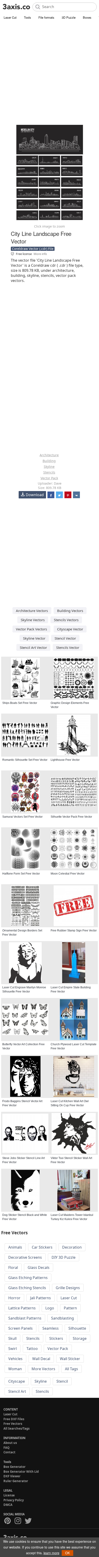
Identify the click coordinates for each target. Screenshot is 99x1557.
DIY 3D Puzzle (64, 1257)
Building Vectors (70, 610)
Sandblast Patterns (24, 1318)
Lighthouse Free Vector (65, 759)
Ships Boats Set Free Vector (19, 703)
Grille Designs (68, 1287)
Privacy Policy (13, 1500)
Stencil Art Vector (33, 647)
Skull (12, 1338)
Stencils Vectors (66, 620)
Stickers (56, 1338)
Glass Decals (39, 1267)
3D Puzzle (69, 17)
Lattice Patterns (22, 1308)
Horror (14, 1297)
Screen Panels (20, 1328)
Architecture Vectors (32, 610)
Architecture (49, 455)
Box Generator (14, 1467)
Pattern (70, 1308)
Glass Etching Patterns (28, 1277)
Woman (15, 1368)
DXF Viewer (11, 1476)
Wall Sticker (70, 1358)
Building (49, 461)
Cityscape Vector (70, 629)
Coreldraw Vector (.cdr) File (32, 248)
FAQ (6, 1448)
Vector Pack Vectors (31, 629)
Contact (9, 1452)
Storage (80, 1338)
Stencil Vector (65, 638)
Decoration (72, 1247)
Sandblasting (62, 1318)
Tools (27, 17)
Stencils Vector (67, 647)
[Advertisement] (49, 72)
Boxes (87, 17)
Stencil (62, 1381)
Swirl (12, 1348)
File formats (46, 17)
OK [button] (67, 1553)
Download (35, 494)
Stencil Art (17, 1391)
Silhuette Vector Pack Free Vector (71, 816)
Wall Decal (41, 1358)
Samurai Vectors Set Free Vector (22, 816)
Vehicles (15, 1358)
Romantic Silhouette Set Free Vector (24, 759)
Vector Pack (49, 478)
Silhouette (77, 1328)
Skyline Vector (34, 638)
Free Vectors (12, 1424)
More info (40, 254)
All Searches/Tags (16, 1428)
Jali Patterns (40, 1297)
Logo (49, 1308)
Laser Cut (10, 17)
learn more (51, 1553)
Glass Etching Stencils (27, 1287)
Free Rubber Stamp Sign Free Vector (74, 930)
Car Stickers (42, 1247)
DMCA (7, 1505)
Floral (13, 1267)
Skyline (49, 466)
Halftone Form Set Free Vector (21, 873)
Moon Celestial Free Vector (67, 873)
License (9, 1495)
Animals (15, 1247)
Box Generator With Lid (21, 1471)
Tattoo (32, 1348)
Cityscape (16, 1381)
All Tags (71, 1368)
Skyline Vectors (33, 620)
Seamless (50, 1328)
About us (10, 1443)
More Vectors (43, 1368)
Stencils (49, 472)
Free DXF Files (13, 1419)
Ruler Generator (15, 1481)
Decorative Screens (25, 1257)
